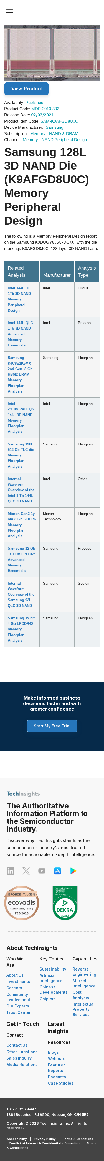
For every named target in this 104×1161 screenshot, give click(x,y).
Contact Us (16, 1045)
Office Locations (22, 1052)
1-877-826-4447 (21, 1109)
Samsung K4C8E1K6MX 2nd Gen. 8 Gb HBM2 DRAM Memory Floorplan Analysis (20, 374)
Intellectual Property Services (84, 1009)
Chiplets (48, 999)
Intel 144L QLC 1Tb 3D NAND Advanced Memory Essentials (20, 334)
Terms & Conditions (78, 1139)
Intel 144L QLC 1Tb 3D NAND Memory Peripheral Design (20, 299)
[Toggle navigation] (11, 9)
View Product (26, 89)
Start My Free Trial (52, 726)
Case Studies (60, 1083)
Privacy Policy (45, 1139)
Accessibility (17, 1139)
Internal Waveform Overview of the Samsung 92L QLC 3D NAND (21, 594)
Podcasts (57, 1077)
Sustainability (53, 969)
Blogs (53, 1052)
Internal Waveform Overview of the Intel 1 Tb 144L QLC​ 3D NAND (21, 490)
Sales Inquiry (19, 1058)
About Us (15, 975)
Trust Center (18, 1012)
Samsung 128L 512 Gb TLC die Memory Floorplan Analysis (21, 455)
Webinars (57, 1059)
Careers (14, 988)
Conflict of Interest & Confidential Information (44, 1143)
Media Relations (22, 1064)
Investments (18, 981)
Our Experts (17, 1006)
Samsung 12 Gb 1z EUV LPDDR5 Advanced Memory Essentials (21, 559)
